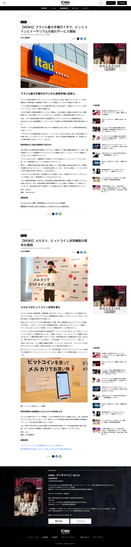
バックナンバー (80, 521)
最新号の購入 (59, 521)
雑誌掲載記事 (64, 8)
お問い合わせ (84, 537)
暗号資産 (23, 22)
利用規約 (55, 537)
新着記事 (44, 8)
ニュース (53, 8)
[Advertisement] (110, 86)
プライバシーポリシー (69, 537)
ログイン (111, 3)
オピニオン (75, 8)
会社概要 (45, 537)
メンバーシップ (33, 537)
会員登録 (122, 3)
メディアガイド (98, 537)
